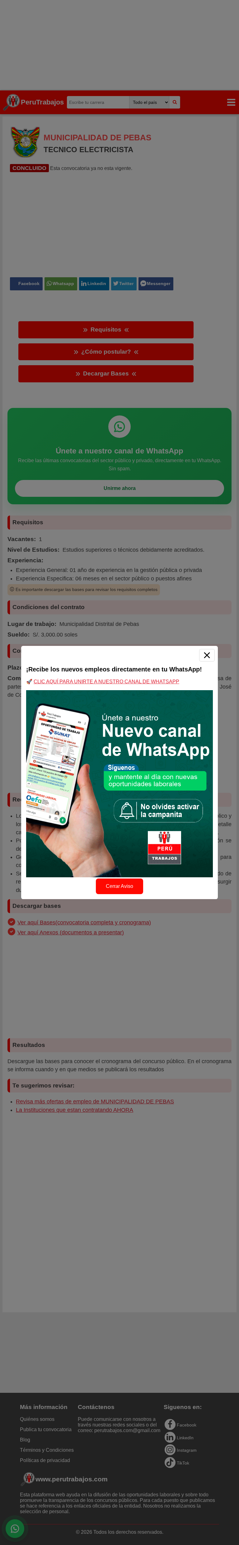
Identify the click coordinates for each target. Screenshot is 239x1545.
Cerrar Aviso (119, 886)
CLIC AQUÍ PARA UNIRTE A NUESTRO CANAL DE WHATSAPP (106, 681)
